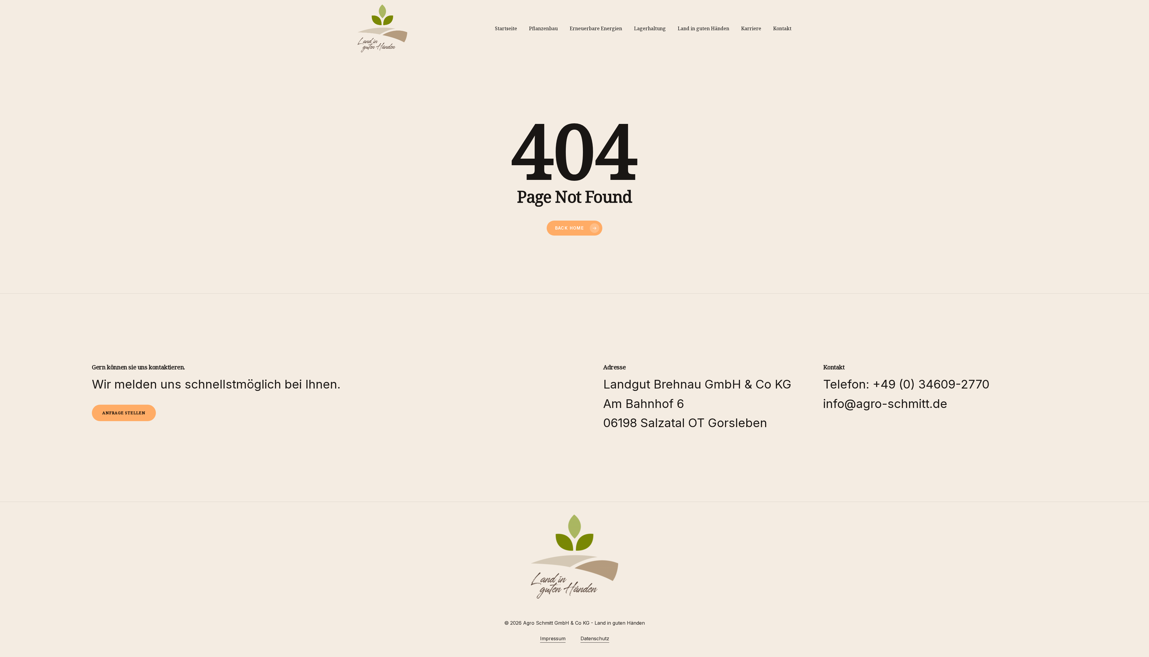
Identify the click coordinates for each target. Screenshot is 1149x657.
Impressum (553, 638)
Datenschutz (594, 638)
